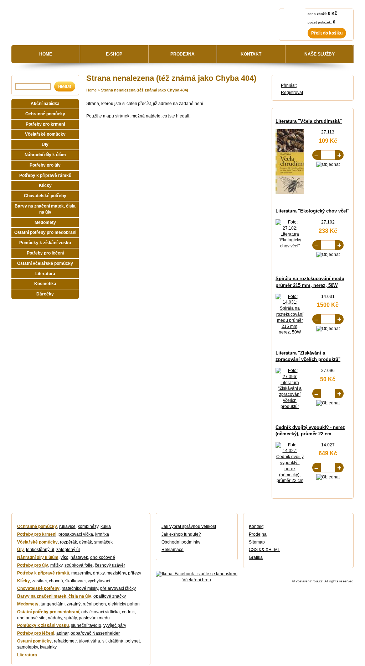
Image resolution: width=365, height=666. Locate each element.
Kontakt (256, 526)
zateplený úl (68, 549)
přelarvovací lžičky (118, 588)
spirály (70, 617)
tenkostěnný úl (40, 549)
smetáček (103, 542)
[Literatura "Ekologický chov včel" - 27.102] (290, 245)
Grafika (256, 557)
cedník (128, 611)
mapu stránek (116, 116)
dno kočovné (102, 557)
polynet (132, 641)
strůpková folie (79, 565)
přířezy (134, 573)
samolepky (27, 647)
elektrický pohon (124, 604)
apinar (62, 633)
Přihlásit (289, 85)
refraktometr (65, 641)
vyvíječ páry (114, 625)
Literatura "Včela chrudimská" (309, 121)
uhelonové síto (31, 617)
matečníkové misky (80, 588)
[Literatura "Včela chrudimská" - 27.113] (298, 192)
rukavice (67, 526)
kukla (106, 526)
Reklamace (172, 549)
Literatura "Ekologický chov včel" (312, 211)
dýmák (85, 542)
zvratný (74, 604)
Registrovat (292, 92)
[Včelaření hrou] (77, 25)
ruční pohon (94, 604)
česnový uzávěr (110, 565)
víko (64, 557)
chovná (56, 580)
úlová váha (89, 641)
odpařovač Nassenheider (95, 633)
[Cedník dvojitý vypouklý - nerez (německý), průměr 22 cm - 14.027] (290, 480)
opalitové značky (109, 596)
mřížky (56, 565)
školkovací (75, 580)
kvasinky (48, 647)
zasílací (39, 580)
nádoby (55, 617)
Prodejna (258, 534)
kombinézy (88, 526)
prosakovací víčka (75, 534)
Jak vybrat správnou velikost (188, 526)
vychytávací (99, 580)
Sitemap (257, 542)
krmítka (102, 534)
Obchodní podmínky (180, 542)
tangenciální (53, 604)
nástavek (79, 557)
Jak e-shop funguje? (181, 534)
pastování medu (94, 617)
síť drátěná (112, 641)
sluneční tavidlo (86, 625)
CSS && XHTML (264, 549)
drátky (98, 573)
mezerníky (81, 573)
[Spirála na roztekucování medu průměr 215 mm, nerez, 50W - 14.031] (290, 332)
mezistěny (116, 573)
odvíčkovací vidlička (100, 611)
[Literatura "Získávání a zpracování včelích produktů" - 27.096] (290, 406)
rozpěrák (68, 542)
